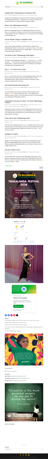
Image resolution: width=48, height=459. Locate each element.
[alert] (24, 371)
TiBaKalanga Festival (33, 15)
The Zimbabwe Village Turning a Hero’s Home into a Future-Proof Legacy (22, 320)
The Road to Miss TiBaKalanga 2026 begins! (19, 55)
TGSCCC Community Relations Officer (13, 41)
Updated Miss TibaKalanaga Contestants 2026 (20, 13)
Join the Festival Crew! (12, 150)
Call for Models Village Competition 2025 (18, 39)
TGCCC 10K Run (32, 136)
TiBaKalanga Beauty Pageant (23, 15)
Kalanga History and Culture (19, 380)
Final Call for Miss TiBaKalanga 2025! (17, 118)
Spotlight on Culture (11, 134)
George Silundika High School (19, 376)
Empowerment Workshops (33, 104)
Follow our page (19, 306)
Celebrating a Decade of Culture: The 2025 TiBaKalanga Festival (23, 101)
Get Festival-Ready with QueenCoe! (17, 85)
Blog (16, 15)
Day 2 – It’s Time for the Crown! (15, 69)
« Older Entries (8, 165)
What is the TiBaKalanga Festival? (16, 25)
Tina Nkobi (8, 15)
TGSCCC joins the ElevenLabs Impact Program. (16, 324)
